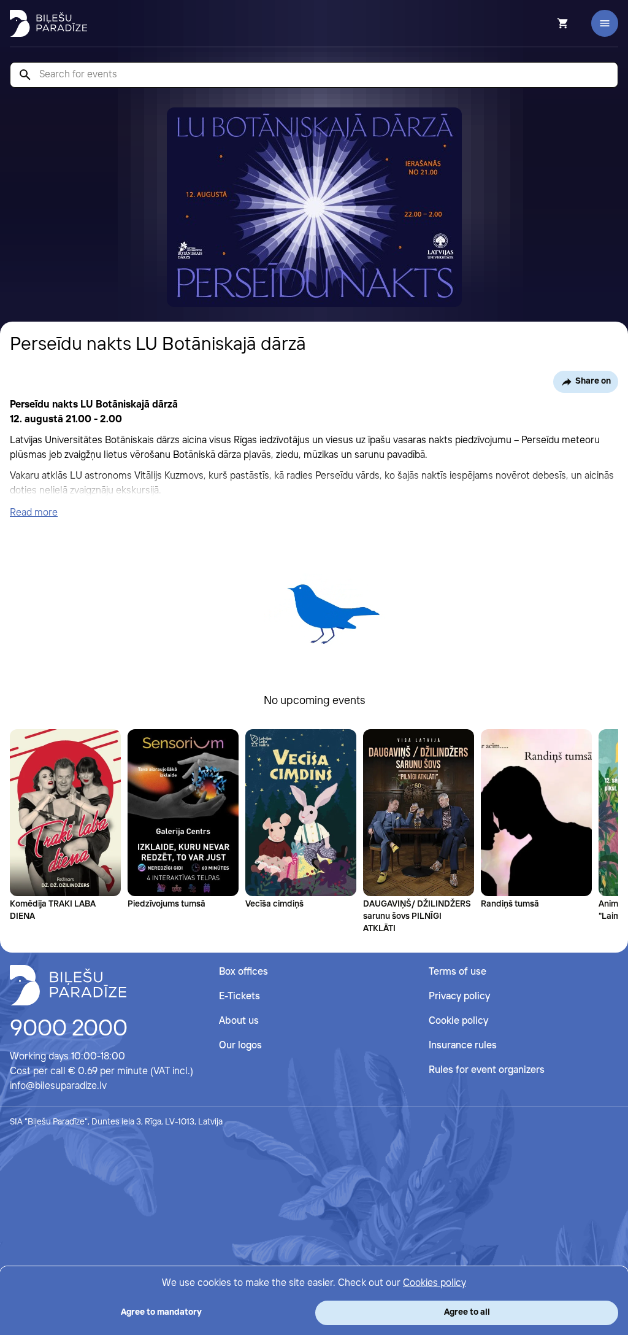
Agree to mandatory (161, 1312)
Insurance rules (463, 1045)
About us (239, 1021)
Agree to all (467, 1312)
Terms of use (457, 972)
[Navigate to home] (68, 985)
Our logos (240, 1045)
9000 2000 (69, 1029)
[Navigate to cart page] (546, 23)
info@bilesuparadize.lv (58, 1086)
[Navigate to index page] (48, 23)
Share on (593, 381)
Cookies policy (434, 1283)
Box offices (243, 972)
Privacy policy (459, 996)
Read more (34, 512)
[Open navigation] (604, 23)
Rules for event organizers (487, 1070)
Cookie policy (458, 1021)
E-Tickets (239, 996)
